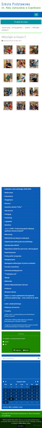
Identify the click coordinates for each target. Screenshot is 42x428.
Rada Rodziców (10, 252)
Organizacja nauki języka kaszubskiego (19, 242)
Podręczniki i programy (13, 256)
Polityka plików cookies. (24, 423)
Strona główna (17, 28)
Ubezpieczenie (10, 260)
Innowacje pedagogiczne (13, 270)
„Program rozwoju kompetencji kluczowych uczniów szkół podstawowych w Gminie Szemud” (21, 326)
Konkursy (8, 288)
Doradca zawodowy (12, 267)
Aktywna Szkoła (10, 292)
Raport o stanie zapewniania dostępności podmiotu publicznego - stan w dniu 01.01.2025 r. (21, 298)
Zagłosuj (18, 350)
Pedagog (8, 214)
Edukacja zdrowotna (12, 307)
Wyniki (26, 350)
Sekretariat (9, 211)
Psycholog (8, 218)
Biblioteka (8, 281)
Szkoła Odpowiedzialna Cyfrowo (16, 285)
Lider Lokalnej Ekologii (13, 304)
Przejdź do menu (21, 22)
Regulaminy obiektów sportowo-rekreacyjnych (21, 249)
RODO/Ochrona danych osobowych (17, 238)
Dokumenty (9, 196)
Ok (6, 344)
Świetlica (8, 225)
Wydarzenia (9, 193)
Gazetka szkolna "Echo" (13, 207)
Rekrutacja (8, 234)
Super (7, 342)
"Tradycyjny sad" (11, 274)
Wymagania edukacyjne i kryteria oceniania (20, 263)
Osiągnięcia (9, 200)
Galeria (27, 28)
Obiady (7, 278)
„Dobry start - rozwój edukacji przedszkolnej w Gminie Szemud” (19, 315)
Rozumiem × (21, 426)
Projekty (8, 311)
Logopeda (8, 221)
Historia (7, 203)
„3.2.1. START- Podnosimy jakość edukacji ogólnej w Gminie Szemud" (19, 230)
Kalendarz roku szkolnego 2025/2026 (18, 189)
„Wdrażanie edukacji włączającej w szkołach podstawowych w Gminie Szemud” (18, 320)
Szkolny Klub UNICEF (12, 245)
